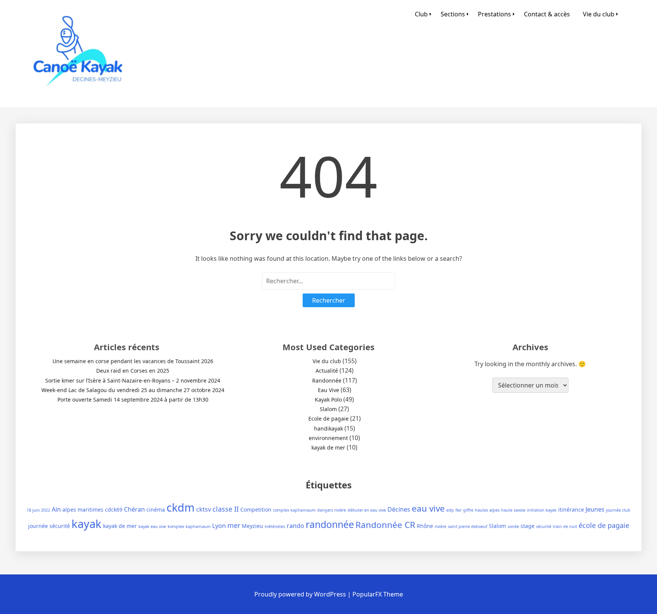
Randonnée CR (385, 525)
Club (421, 14)
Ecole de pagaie (328, 418)
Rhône (425, 525)
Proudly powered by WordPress (301, 594)
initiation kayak (542, 510)
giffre (468, 510)
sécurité (543, 526)
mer (233, 525)
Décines (398, 509)
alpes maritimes (82, 509)
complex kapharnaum (294, 510)
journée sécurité (49, 525)
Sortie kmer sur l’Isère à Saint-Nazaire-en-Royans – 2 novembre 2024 (132, 380)
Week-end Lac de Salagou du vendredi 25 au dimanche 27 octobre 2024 (132, 390)
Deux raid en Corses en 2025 (132, 370)
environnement (328, 438)
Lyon (219, 526)
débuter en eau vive (367, 510)
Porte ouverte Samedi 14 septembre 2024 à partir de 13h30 (132, 399)
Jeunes (595, 509)
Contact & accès (547, 14)
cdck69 (113, 509)
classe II (226, 509)
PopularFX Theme (377, 594)
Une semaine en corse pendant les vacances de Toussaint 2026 (132, 361)
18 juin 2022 (38, 510)
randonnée (330, 524)
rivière (440, 526)
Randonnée (326, 380)
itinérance (571, 509)
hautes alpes (487, 510)
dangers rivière (331, 510)
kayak (86, 523)
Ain (56, 509)
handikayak (328, 428)
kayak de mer (328, 447)
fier (458, 510)
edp (450, 510)
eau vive (428, 508)
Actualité (327, 370)
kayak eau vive (152, 526)
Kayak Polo (328, 399)
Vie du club (598, 14)
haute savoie (513, 510)
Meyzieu (252, 525)
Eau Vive (328, 390)
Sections (453, 14)
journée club (618, 510)
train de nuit (565, 526)
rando (295, 526)
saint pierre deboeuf (467, 526)
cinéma (155, 509)
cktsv (203, 509)
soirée (513, 526)
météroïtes (275, 526)
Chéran (134, 509)
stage (528, 525)
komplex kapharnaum (189, 526)
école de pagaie (604, 525)
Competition (255, 509)
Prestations (494, 14)
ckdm (181, 507)
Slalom (328, 409)
